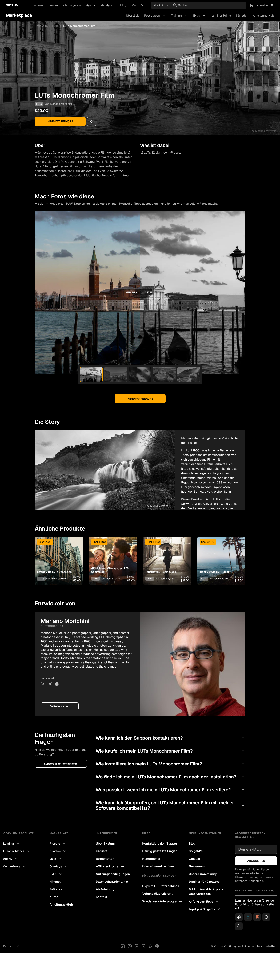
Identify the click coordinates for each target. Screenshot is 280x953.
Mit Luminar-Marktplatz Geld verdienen (206, 891)
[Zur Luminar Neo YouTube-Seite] (143, 946)
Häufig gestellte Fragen (159, 851)
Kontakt (101, 897)
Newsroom (197, 866)
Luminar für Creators (204, 882)
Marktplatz (107, 5)
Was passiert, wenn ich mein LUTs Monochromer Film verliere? (170, 790)
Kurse (54, 897)
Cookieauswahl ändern (158, 866)
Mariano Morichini (61, 104)
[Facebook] (43, 684)
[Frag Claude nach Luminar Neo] (257, 917)
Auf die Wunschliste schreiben (58, 556)
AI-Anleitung (105, 889)
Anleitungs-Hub (263, 15)
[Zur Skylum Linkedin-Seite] (136, 946)
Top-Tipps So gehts (205, 909)
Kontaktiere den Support (160, 844)
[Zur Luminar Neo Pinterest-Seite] (157, 946)
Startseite (41, 26)
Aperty (90, 5)
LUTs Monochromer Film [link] (79, 26)
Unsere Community (203, 874)
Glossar (194, 859)
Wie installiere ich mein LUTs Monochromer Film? (170, 764)
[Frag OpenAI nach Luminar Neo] (239, 917)
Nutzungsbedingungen (113, 874)
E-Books (56, 889)
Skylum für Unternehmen (160, 886)
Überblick (132, 15)
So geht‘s (196, 851)
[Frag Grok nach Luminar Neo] (266, 917)
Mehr (138, 5)
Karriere (101, 851)
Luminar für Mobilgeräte (65, 5)
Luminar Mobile (16, 851)
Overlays (59, 866)
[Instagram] (50, 684)
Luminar (38, 5)
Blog (123, 5)
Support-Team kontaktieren (61, 763)
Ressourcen (155, 15)
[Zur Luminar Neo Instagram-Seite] (130, 946)
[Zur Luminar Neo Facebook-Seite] (123, 946)
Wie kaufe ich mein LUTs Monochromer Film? (170, 751)
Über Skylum (105, 844)
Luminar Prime (221, 15)
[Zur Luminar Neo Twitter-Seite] (150, 946)
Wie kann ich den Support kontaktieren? (170, 738)
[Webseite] (56, 684)
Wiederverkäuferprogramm (162, 901)
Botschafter (105, 859)
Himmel (55, 882)
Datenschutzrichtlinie (112, 882)
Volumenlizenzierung (158, 894)
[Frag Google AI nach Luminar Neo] (239, 926)
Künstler (242, 15)
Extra (199, 15)
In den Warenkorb (60, 121)
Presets (58, 843)
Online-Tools (14, 866)
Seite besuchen (59, 706)
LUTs (55, 26)
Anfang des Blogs (204, 901)
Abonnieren (256, 860)
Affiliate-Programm (110, 866)
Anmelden (265, 5)
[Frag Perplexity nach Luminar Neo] (248, 917)
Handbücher (151, 859)
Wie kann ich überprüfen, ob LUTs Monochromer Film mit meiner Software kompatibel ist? (170, 805)
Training (179, 15)
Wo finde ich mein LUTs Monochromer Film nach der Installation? (170, 777)
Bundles (58, 851)
